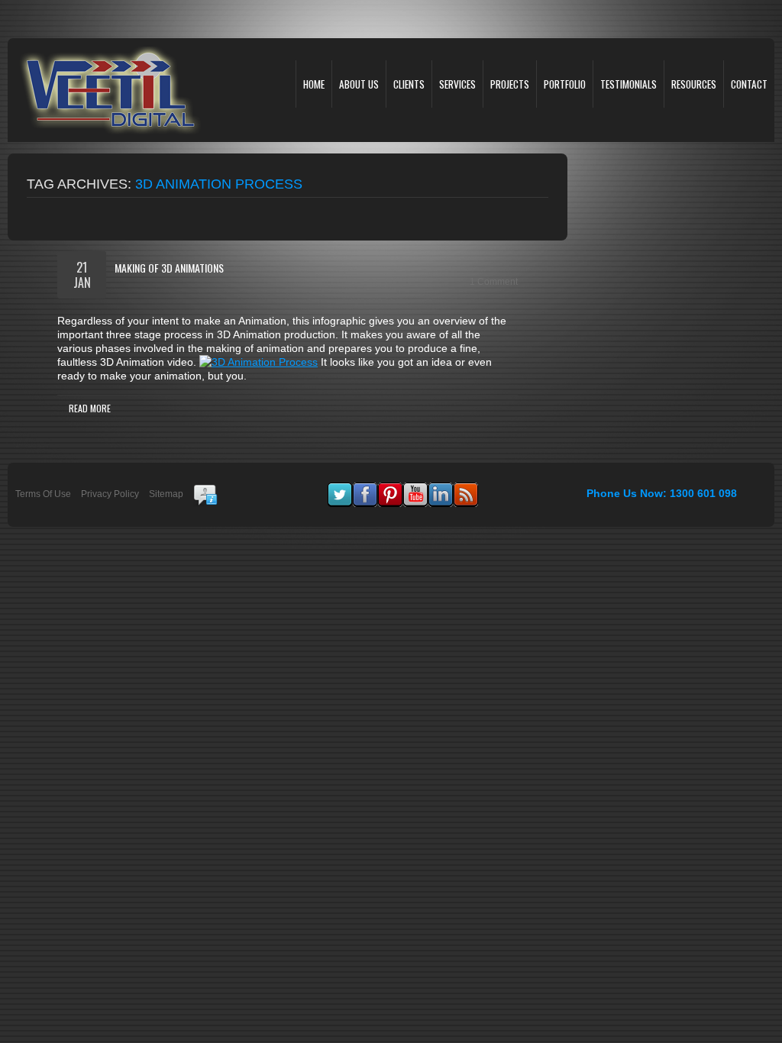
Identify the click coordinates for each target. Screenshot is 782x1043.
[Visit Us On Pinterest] (389, 489)
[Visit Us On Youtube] (415, 489)
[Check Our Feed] (465, 489)
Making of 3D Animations (169, 268)
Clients (409, 84)
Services (457, 84)
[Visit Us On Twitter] (339, 489)
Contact (749, 84)
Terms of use (43, 494)
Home (314, 84)
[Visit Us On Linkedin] (440, 489)
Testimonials (628, 84)
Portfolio (565, 84)
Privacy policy (110, 494)
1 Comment (494, 281)
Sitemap (166, 494)
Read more (90, 408)
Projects (509, 84)
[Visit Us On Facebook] (364, 489)
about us (359, 84)
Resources (693, 84)
